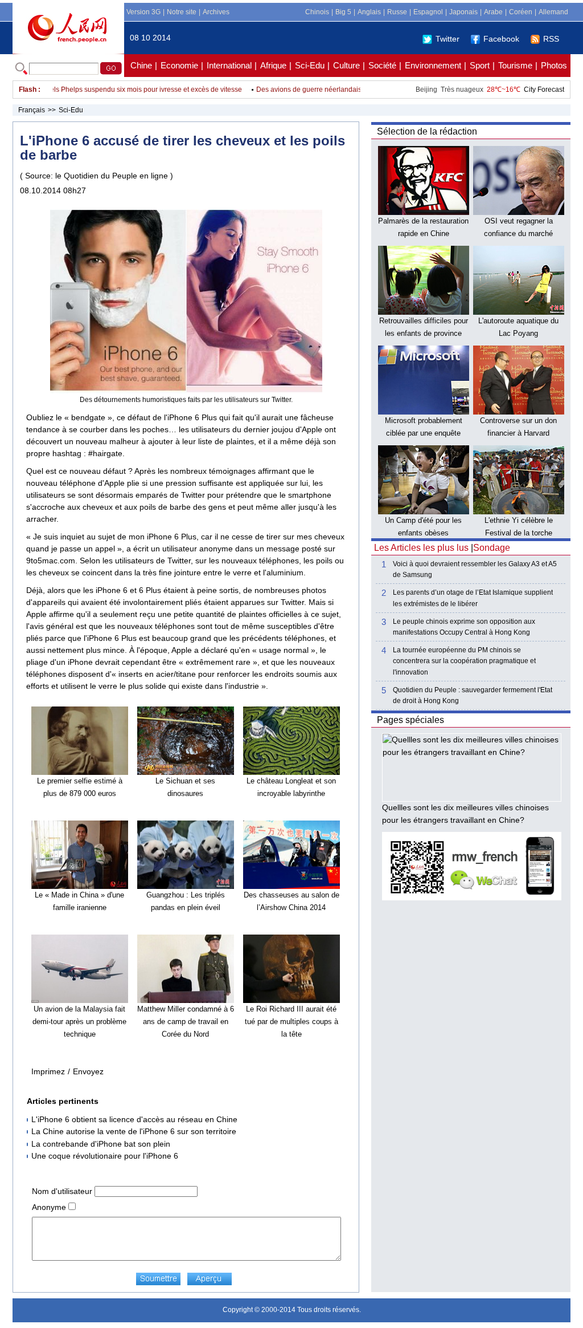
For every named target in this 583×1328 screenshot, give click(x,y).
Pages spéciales (410, 720)
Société (382, 65)
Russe (397, 12)
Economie (179, 65)
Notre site (181, 12)
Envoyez (88, 1071)
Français (31, 110)
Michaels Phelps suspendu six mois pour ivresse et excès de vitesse (121, 90)
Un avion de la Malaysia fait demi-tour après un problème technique (79, 1021)
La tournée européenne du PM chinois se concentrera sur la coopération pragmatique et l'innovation (464, 661)
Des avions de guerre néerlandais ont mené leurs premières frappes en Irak (358, 90)
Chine (141, 65)
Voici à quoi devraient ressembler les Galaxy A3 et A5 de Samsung (475, 569)
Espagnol (428, 12)
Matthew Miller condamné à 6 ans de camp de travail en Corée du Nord (185, 1021)
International (229, 65)
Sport (480, 65)
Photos (554, 65)
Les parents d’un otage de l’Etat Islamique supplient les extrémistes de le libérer (473, 597)
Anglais (369, 12)
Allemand (553, 12)
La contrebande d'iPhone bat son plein (100, 1143)
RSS (551, 38)
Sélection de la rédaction (427, 131)
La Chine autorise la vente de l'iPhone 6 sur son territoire (133, 1131)
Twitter (447, 38)
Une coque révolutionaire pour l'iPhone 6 (104, 1155)
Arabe (493, 12)
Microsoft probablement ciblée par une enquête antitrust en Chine (423, 432)
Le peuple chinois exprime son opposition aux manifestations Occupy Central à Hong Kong (464, 627)
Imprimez (48, 1071)
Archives (216, 12)
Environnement (433, 65)
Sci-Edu (310, 65)
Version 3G (143, 12)
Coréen (520, 12)
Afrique (273, 65)
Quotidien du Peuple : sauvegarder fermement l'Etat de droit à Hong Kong (472, 695)
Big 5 (343, 12)
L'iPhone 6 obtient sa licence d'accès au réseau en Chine (134, 1119)
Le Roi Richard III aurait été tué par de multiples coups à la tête (291, 1021)
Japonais (463, 12)
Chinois (317, 12)
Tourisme (515, 65)
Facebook (501, 38)
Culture (346, 65)
